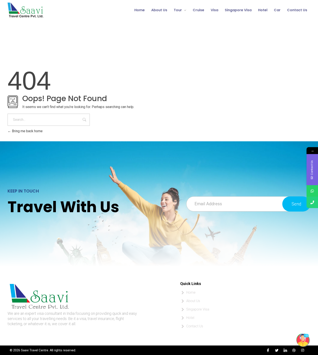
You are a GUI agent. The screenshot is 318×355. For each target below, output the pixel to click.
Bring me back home (27, 131)
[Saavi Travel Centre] (53, 9)
